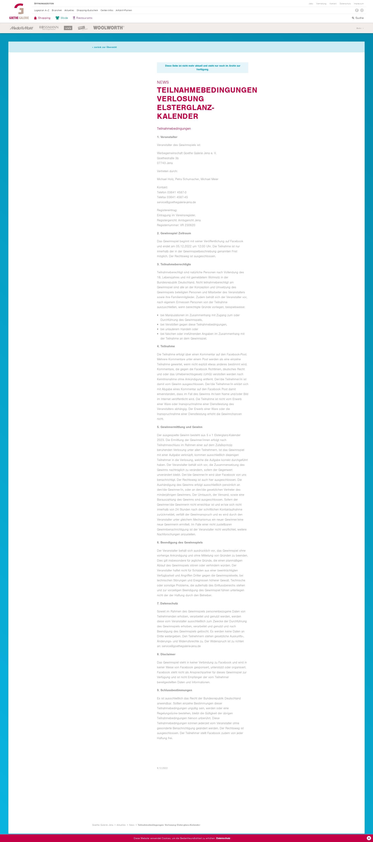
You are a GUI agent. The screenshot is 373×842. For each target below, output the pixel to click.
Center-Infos (107, 10)
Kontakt (333, 4)
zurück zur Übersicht (105, 47)
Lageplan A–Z (41, 10)
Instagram (362, 10)
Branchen (57, 10)
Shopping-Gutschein (87, 10)
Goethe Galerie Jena (19, 11)
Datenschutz (223, 838)
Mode (64, 18)
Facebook (357, 10)
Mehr (359, 28)
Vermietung (321, 4)
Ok (369, 838)
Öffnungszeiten (44, 4)
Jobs (311, 4)
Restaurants (84, 18)
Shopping (44, 18)
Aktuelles (69, 10)
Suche (360, 18)
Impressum (359, 4)
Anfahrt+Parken (124, 10)
